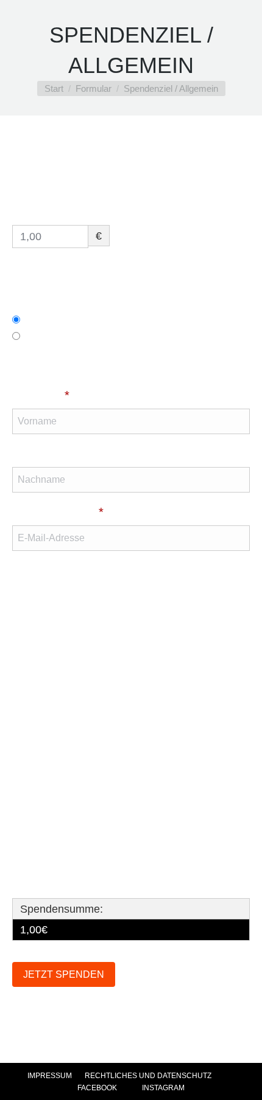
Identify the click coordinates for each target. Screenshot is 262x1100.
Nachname (41, 453)
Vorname (40, 395)
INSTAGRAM (162, 1088)
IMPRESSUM (49, 1075)
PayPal (46, 335)
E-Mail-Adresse (58, 512)
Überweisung (62, 319)
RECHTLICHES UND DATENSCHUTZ (148, 1075)
